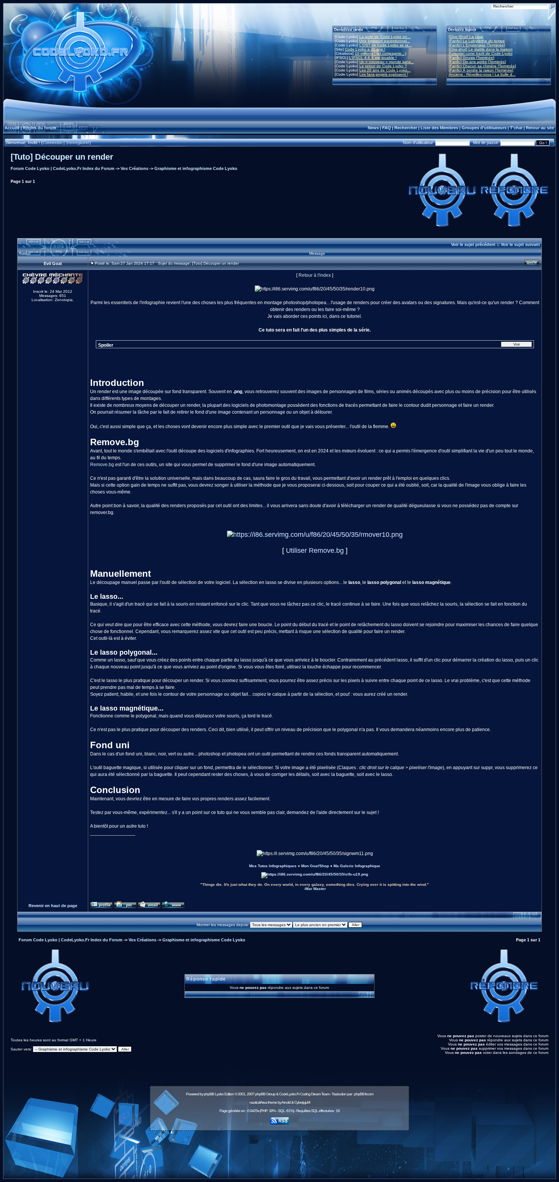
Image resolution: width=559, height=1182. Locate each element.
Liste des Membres (439, 127)
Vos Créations (134, 168)
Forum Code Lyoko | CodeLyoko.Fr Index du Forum (62, 168)
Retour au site (540, 127)
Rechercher (405, 127)
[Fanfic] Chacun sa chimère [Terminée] (482, 66)
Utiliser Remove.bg (315, 550)
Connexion (52, 142)
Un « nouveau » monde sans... (386, 62)
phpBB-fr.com (363, 1094)
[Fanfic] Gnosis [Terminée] (471, 58)
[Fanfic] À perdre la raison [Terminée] (481, 70)
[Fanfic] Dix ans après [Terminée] (477, 62)
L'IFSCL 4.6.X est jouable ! (373, 58)
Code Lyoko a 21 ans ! (365, 49)
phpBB (209, 1094)
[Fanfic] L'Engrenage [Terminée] (477, 45)
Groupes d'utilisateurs (484, 127)
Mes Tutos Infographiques (273, 866)
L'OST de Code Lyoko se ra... (385, 45)
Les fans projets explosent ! (383, 74)
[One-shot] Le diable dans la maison (481, 49)
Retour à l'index (315, 275)
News (373, 127)
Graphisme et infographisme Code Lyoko (195, 168)
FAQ (386, 127)
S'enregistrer (77, 142)
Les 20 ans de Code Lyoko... (385, 70)
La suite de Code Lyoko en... (385, 37)
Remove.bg (102, 464)
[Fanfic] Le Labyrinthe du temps (477, 41)
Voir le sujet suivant (520, 244)
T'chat (516, 127)
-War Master (315, 889)
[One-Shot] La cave (466, 37)
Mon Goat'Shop (315, 866)
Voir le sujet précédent (473, 244)
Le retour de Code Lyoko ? (383, 66)
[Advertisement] (279, 1150)
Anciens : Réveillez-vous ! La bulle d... (482, 74)
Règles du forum (39, 127)
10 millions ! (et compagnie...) (380, 53)
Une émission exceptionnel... (384, 41)
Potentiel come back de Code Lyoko (481, 53)
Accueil (12, 127)
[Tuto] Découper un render (62, 157)
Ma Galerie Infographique (356, 866)
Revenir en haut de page (53, 905)
